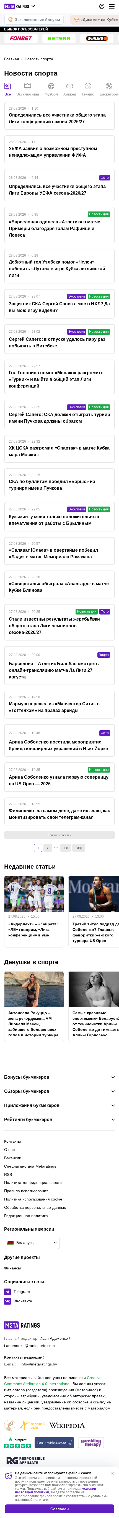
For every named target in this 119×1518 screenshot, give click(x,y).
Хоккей (69, 94)
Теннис (88, 94)
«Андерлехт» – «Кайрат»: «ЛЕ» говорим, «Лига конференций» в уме (33, 929)
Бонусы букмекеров (26, 1077)
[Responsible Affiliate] (25, 1461)
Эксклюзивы (27, 94)
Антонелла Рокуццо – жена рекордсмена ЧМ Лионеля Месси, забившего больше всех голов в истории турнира (33, 1024)
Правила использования (26, 1191)
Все (7, 94)
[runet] (9, 1426)
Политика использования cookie (33, 1199)
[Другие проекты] (19, 6)
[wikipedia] (67, 1426)
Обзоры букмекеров (26, 1091)
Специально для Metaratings (30, 1166)
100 (66, 848)
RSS (8, 1174)
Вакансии (12, 1158)
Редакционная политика (26, 1216)
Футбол (51, 94)
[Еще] (112, 6)
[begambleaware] (54, 1443)
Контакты (12, 1141)
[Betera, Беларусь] (59, 38)
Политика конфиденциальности (33, 1182)
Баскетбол (109, 94)
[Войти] (102, 6)
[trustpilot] (17, 1443)
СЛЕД (79, 848)
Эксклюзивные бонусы (37, 19)
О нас (9, 1149)
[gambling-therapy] (91, 1443)
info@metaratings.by (39, 1364)
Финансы (12, 1268)
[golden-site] (32, 1426)
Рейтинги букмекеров (28, 1119)
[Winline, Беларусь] (97, 38)
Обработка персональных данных (35, 1207)
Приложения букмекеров (32, 1105)
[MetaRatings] (22, 1325)
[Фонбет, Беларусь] (21, 38)
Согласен (59, 1509)
